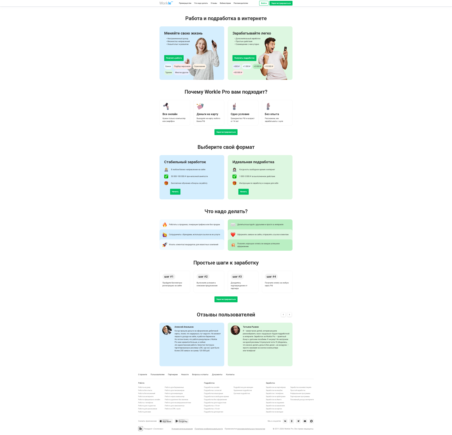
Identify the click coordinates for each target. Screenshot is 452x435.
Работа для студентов (147, 406)
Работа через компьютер (174, 396)
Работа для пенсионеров (174, 390)
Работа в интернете (145, 396)
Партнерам (173, 374)
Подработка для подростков (215, 403)
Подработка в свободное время (216, 396)
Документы (217, 374)
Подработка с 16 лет (212, 409)
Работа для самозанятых (174, 406)
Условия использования (182, 429)
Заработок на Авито (274, 399)
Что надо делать (201, 3)
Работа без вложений (146, 393)
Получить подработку (244, 58)
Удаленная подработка (243, 390)
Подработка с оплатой (212, 390)
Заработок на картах (274, 409)
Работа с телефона (145, 403)
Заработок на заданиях (275, 403)
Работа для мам (144, 412)
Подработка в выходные (213, 393)
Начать (175, 192)
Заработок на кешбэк (274, 390)
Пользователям (157, 374)
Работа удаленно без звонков (176, 399)
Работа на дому (144, 387)
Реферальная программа (300, 393)
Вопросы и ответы (200, 374)
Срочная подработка (242, 393)
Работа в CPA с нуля (172, 409)
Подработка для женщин (243, 387)
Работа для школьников (147, 409)
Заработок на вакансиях (275, 406)
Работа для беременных (174, 387)
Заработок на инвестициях (300, 387)
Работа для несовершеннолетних (178, 403)
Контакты (230, 374)
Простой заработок (297, 390)
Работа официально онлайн (149, 399)
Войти (264, 3)
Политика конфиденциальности (209, 429)
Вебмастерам (225, 3)
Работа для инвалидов (174, 393)
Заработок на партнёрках (276, 387)
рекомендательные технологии (251, 429)
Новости (185, 374)
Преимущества (185, 3)
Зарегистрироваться (281, 3)
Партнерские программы (300, 396)
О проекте (142, 374)
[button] (283, 315)
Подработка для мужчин (213, 412)
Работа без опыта (145, 390)
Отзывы (214, 3)
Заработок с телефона (274, 393)
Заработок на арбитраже (275, 396)
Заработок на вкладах (274, 412)
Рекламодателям (241, 3)
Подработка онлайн (211, 387)
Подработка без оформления (215, 399)
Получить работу (174, 58)
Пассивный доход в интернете (302, 399)
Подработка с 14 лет (212, 406)
